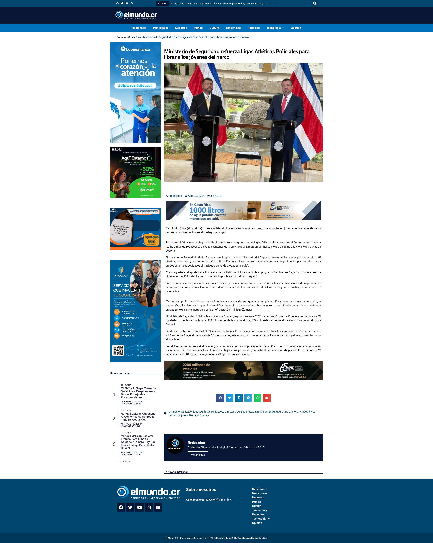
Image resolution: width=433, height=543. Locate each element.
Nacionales (139, 27)
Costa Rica (134, 37)
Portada (121, 37)
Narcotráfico (307, 411)
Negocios (253, 27)
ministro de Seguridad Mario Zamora (276, 411)
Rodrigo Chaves (199, 415)
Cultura (214, 27)
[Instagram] (131, 3)
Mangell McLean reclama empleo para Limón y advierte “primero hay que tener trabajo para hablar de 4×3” (220, 3)
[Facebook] (117, 3)
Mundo (198, 27)
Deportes (181, 27)
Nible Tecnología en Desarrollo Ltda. (249, 538)
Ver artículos (198, 454)
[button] (314, 3)
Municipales (160, 27)
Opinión (296, 27)
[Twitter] (122, 3)
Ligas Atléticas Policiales (208, 411)
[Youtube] (126, 3)
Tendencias (233, 27)
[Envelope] (158, 507)
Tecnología (274, 27)
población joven (178, 415)
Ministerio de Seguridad (238, 411)
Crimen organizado (180, 411)
